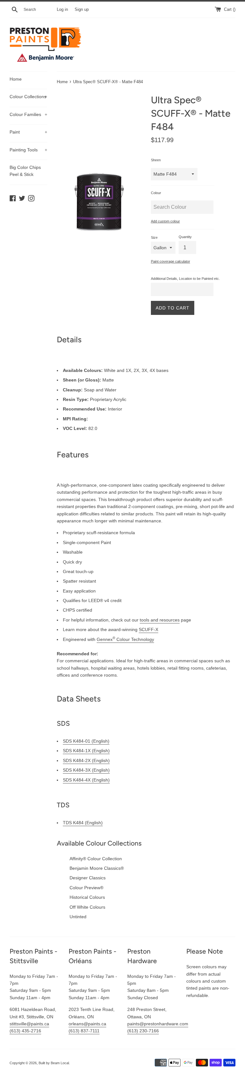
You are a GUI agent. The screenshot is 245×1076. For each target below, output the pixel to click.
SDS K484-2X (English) (86, 760)
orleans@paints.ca (87, 1023)
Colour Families (28, 114)
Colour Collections (28, 96)
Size (154, 237)
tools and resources (160, 619)
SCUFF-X (148, 629)
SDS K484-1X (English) (86, 750)
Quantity (185, 237)
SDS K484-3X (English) (86, 770)
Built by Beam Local (54, 1063)
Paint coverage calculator (170, 261)
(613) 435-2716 (25, 1030)
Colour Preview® (86, 887)
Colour (156, 193)
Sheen (156, 160)
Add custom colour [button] (165, 221)
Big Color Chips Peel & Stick (25, 171)
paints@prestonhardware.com (157, 1023)
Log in (62, 9)
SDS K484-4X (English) (86, 779)
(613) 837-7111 (84, 1030)
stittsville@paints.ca (29, 1023)
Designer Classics (88, 877)
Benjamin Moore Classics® (97, 868)
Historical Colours (87, 897)
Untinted (78, 916)
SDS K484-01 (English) (86, 741)
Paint (28, 131)
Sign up (82, 9)
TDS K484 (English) (83, 822)
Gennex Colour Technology (125, 639)
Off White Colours (87, 907)
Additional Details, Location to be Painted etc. (185, 278)
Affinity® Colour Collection (96, 858)
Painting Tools (28, 149)
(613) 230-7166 (143, 1030)
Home (16, 79)
